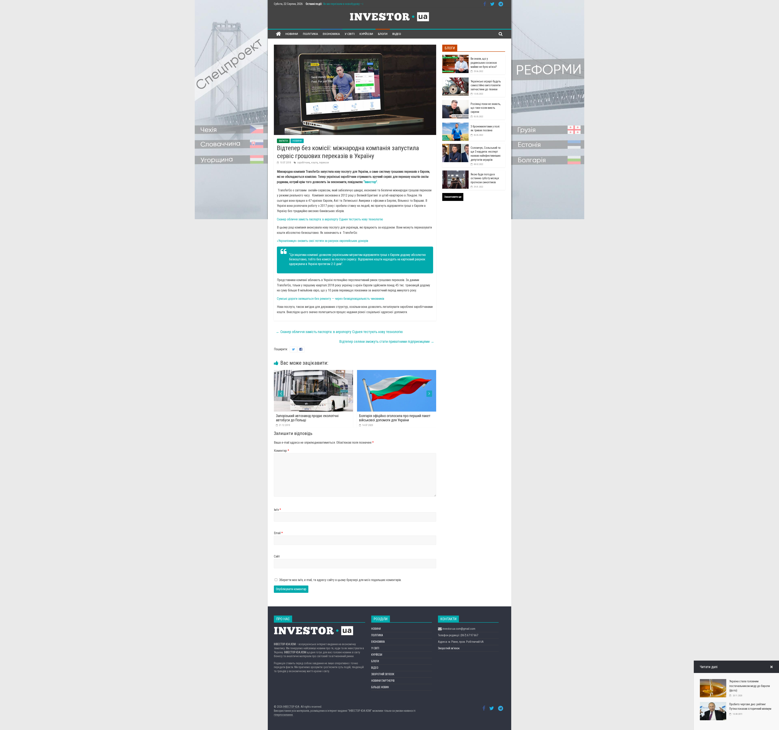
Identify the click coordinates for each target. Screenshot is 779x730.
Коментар (281, 451)
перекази (324, 162)
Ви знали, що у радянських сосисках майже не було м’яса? (484, 62)
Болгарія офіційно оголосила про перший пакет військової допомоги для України (313, 418)
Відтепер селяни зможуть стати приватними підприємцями (386, 341)
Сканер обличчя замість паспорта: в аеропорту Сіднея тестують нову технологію (330, 219)
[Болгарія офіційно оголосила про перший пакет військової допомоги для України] (315, 372)
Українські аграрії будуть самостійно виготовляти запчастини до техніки (486, 85)
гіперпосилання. (283, 714)
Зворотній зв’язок (449, 648)
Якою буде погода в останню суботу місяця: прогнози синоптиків (485, 178)
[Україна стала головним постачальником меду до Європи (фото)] (713, 682)
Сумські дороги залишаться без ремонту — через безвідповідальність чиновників (330, 299)
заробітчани (303, 162)
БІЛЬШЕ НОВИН (380, 687)
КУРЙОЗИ (366, 34)
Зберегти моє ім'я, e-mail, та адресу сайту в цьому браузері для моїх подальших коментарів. (340, 580)
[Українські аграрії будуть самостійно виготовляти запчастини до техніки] (455, 79)
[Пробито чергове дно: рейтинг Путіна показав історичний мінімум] (713, 704)
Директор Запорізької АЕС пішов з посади (392, 416)
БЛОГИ (382, 34)
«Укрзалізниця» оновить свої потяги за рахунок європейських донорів (322, 241)
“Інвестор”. (370, 182)
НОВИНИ (291, 34)
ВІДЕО (396, 34)
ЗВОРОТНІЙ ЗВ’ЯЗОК (382, 674)
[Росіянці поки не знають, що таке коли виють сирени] (455, 102)
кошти (314, 162)
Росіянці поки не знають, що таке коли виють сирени (486, 107)
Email (278, 533)
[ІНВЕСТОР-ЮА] (278, 34)
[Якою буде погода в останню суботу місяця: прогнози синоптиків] (455, 172)
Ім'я (277, 510)
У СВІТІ (350, 34)
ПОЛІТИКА (310, 34)
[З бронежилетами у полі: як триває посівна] (455, 124)
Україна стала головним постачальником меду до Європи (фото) (749, 686)
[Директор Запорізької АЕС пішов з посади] (398, 372)
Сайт (277, 556)
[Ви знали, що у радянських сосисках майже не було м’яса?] (455, 57)
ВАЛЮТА (283, 140)
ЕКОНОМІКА (331, 34)
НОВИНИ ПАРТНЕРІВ (383, 680)
